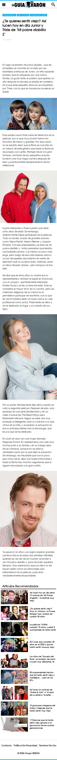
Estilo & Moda (23, 15)
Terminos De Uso (47, 745)
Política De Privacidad (25, 745)
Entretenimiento (9, 15)
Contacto (6, 745)
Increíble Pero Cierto (38, 15)
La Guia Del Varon (28, 4)
